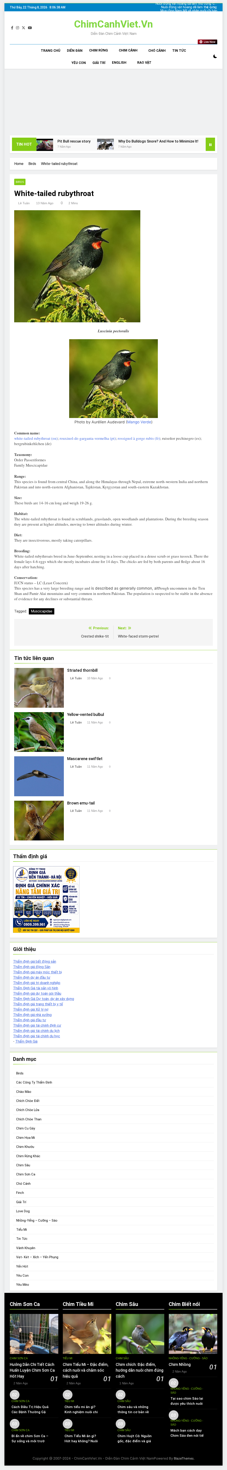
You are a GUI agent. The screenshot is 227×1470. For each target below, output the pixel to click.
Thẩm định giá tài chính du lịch (36, 1031)
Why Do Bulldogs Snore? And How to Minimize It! (105, 141)
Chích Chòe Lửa (27, 1110)
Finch (20, 1193)
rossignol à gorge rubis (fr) (139, 438)
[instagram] (17, 28)
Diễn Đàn (74, 51)
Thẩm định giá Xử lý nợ (30, 1009)
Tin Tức (179, 51)
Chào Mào (23, 1092)
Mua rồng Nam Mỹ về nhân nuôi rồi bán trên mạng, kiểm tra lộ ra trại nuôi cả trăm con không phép (192, 7)
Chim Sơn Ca (25, 1174)
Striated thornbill (82, 670)
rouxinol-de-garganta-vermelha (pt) (88, 438)
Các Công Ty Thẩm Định (34, 1082)
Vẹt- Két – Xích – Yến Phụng (37, 1257)
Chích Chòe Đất (27, 1101)
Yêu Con (78, 63)
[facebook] (12, 28)
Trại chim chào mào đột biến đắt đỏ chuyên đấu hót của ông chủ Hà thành (191, 11)
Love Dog (23, 1211)
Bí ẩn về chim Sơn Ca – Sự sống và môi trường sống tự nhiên (30, 1441)
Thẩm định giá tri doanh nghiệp (36, 983)
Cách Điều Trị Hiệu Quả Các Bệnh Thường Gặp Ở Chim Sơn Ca (30, 1412)
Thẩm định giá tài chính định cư (37, 1025)
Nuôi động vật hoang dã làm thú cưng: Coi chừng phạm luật (193, 14)
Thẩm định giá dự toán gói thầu (37, 993)
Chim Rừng (98, 50)
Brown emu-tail (81, 803)
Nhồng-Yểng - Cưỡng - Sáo (188, 1358)
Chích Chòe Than (28, 1119)
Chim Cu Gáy (25, 1128)
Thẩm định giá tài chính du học (36, 1036)
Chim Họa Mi (25, 1138)
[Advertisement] (113, 102)
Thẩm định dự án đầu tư (31, 977)
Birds (20, 182)
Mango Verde (139, 422)
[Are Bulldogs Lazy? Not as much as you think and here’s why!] (160, 144)
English (119, 63)
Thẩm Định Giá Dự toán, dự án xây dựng (43, 999)
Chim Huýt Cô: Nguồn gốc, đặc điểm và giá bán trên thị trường (134, 1441)
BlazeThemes (184, 1458)
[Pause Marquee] (210, 144)
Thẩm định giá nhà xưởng (32, 1015)
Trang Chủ (50, 51)
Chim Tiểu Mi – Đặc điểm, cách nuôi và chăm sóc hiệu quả (85, 1370)
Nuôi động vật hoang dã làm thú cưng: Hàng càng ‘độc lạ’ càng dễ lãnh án (193, 4)
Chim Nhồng (180, 1364)
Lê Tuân (24, 203)
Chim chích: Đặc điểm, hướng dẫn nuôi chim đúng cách (139, 1370)
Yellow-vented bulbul (85, 714)
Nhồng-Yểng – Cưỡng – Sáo (36, 1220)
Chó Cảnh (157, 51)
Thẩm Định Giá (26, 1041)
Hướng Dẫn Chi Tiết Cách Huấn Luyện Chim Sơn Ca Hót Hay (32, 1370)
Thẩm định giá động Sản (31, 967)
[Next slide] (214, 7)
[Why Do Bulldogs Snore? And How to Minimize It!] (52, 144)
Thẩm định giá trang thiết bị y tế (38, 1004)
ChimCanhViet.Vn (113, 24)
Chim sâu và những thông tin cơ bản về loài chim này (133, 1412)
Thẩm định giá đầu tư (29, 1020)
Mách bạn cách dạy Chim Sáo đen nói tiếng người (188, 1435)
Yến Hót (22, 1266)
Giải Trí (98, 63)
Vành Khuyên (25, 1248)
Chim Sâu (23, 1165)
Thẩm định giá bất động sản (34, 961)
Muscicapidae (41, 611)
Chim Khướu (25, 1147)
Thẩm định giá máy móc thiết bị (37, 972)
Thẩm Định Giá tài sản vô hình (35, 988)
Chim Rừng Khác (28, 1156)
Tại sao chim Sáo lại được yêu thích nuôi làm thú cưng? (186, 1404)
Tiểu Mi (21, 1230)
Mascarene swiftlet (84, 759)
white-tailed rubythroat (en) (36, 438)
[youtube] (30, 28)
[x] (23, 28)
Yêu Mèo (22, 1285)
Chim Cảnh (128, 50)
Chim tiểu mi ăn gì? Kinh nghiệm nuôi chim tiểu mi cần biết (83, 1412)
